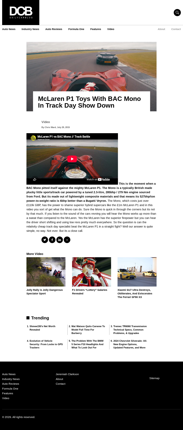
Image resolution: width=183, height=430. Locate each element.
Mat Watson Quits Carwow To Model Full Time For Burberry (88, 330)
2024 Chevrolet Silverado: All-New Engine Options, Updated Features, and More (130, 344)
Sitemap (154, 378)
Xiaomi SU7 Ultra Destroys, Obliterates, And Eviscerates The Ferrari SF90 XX (135, 294)
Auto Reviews (53, 29)
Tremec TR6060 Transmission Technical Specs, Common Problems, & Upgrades (130, 330)
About (161, 29)
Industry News (30, 29)
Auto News (8, 29)
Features (95, 29)
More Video (34, 254)
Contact (176, 29)
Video (110, 29)
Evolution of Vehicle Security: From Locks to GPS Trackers (46, 344)
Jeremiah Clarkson (67, 374)
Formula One (76, 29)
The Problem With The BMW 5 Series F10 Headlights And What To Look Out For (87, 344)
